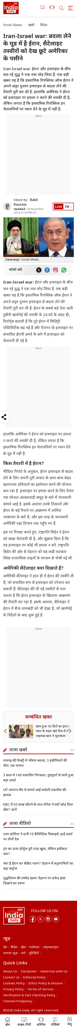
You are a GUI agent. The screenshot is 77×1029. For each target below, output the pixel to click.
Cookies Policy (14, 984)
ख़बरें (31, 25)
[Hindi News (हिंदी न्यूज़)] (11, 7)
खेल (23, 947)
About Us (10, 972)
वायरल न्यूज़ (10, 953)
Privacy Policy (13, 990)
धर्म (23, 953)
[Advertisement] (38, 156)
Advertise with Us (53, 972)
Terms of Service (40, 990)
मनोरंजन (34, 947)
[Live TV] (42, 8)
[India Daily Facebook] (47, 270)
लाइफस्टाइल (50, 947)
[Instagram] (48, 919)
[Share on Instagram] (55, 270)
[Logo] (14, 916)
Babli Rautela (26, 202)
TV (67, 207)
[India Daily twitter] (38, 270)
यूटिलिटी (34, 953)
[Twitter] (40, 919)
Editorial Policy (34, 978)
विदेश (43, 25)
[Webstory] (52, 8)
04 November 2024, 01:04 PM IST (29, 211)
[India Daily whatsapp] (64, 270)
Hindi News (12, 25)
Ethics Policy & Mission (45, 984)
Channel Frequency (17, 1001)
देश (5, 947)
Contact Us (11, 978)
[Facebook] (33, 919)
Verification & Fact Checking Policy (29, 995)
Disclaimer (29, 972)
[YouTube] (56, 919)
